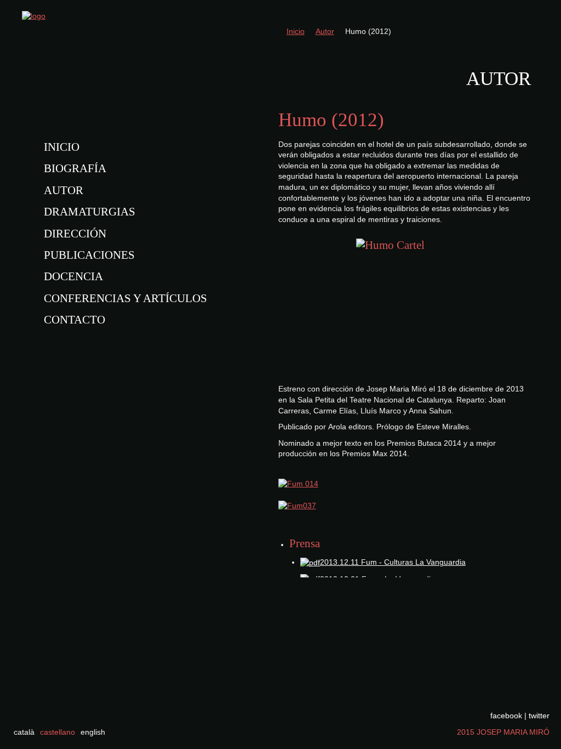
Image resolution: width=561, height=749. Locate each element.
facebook (506, 715)
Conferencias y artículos (125, 298)
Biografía (75, 168)
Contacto (74, 319)
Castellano (57, 732)
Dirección (75, 233)
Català (24, 732)
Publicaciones (89, 255)
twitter (539, 715)
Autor (63, 190)
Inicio (61, 147)
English (93, 732)
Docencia (73, 276)
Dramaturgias (89, 211)
